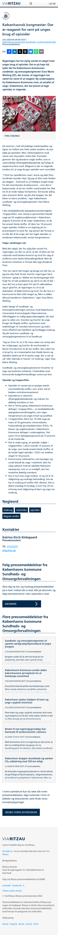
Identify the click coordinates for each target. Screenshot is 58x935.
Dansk (5, 924)
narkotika (21, 510)
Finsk (35, 924)
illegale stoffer (11, 516)
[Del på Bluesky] (30, 51)
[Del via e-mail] (41, 51)
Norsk (21, 924)
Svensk (28, 924)
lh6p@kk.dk (9, 550)
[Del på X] (20, 51)
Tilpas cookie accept (12, 891)
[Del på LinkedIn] (14, 51)
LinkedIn (6, 885)
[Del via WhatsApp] (36, 51)
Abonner (10, 604)
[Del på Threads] (25, 51)
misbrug (8, 510)
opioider (35, 510)
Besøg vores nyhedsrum (21, 812)
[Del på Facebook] (9, 51)
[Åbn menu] (31, 3)
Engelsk (13, 924)
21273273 (12, 546)
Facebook (17, 885)
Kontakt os (7, 851)
